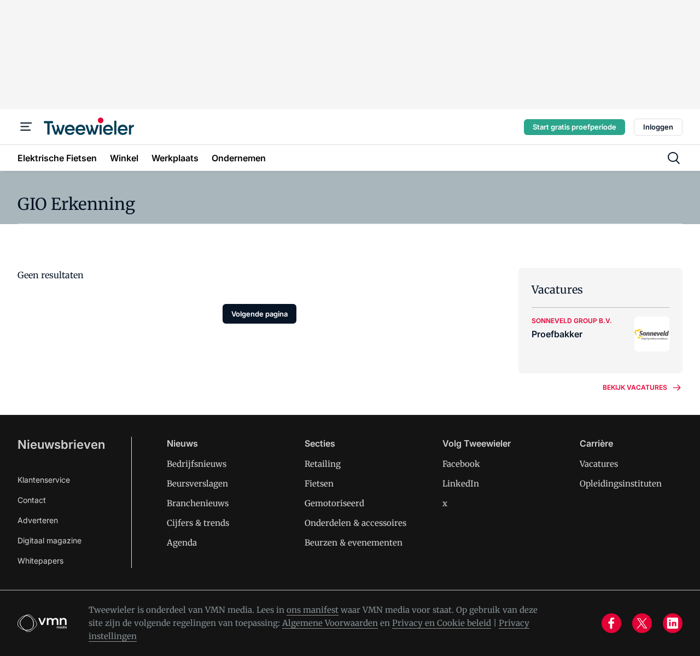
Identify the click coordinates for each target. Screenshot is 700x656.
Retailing (323, 464)
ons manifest (313, 610)
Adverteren (38, 520)
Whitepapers (40, 560)
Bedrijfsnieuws (196, 464)
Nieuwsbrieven (61, 444)
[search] (673, 158)
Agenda (182, 542)
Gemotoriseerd (334, 503)
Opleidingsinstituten (621, 483)
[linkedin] (672, 623)
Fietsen (319, 483)
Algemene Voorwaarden (330, 623)
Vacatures (599, 464)
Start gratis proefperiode (574, 126)
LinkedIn (460, 483)
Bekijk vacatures (635, 387)
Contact (32, 500)
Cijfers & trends (198, 523)
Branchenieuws (198, 503)
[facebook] (611, 623)
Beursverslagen (197, 483)
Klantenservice (44, 479)
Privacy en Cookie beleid (441, 623)
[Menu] (26, 127)
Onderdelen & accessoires (355, 523)
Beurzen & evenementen (353, 542)
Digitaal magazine (49, 540)
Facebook (461, 464)
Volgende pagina (259, 313)
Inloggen (658, 126)
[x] (642, 623)
